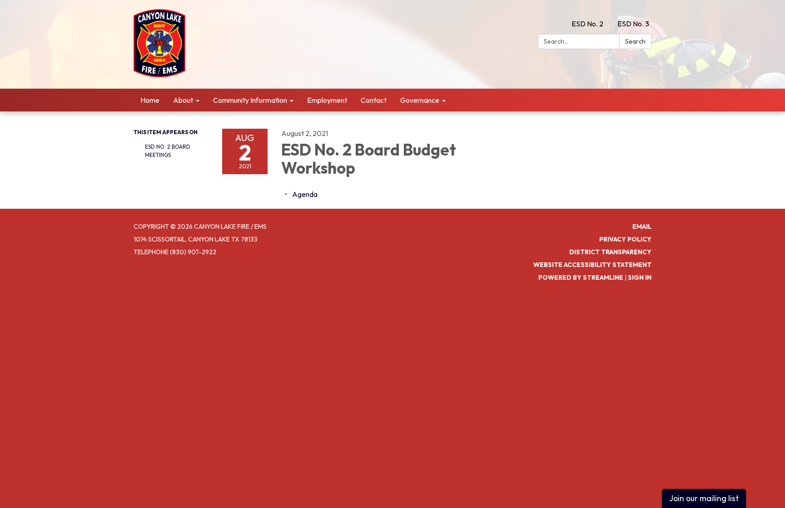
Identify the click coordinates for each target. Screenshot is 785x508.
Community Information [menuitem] (250, 100)
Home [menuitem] (149, 100)
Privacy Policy (625, 239)
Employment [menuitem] (327, 100)
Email (641, 226)
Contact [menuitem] (374, 100)
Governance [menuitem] (419, 100)
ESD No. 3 (633, 23)
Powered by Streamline (580, 277)
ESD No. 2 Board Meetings (167, 150)
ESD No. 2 (587, 23)
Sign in (639, 277)
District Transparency (610, 252)
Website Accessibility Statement (592, 265)
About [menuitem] (183, 100)
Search (635, 41)
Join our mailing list (704, 498)
